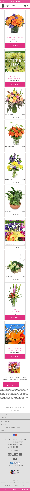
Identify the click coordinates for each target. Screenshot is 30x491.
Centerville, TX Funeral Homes (10, 478)
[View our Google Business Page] (14, 436)
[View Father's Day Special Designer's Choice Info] (15, 334)
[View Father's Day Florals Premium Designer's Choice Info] (15, 230)
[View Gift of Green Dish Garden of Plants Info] (15, 198)
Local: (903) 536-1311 (15, 447)
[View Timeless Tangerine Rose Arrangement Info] (15, 133)
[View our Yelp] (16, 436)
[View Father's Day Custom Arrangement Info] (15, 62)
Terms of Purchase (15, 485)
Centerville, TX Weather (7, 482)
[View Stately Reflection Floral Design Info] (15, 295)
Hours (25, 490)
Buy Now (14, 46)
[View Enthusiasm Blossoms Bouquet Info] (15, 23)
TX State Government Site (22, 482)
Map (15, 490)
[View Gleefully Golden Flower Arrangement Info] (15, 101)
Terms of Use (25, 485)
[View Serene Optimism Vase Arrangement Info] (15, 166)
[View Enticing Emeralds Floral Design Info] (15, 263)
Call (5, 490)
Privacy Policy (5, 485)
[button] (26, 6)
